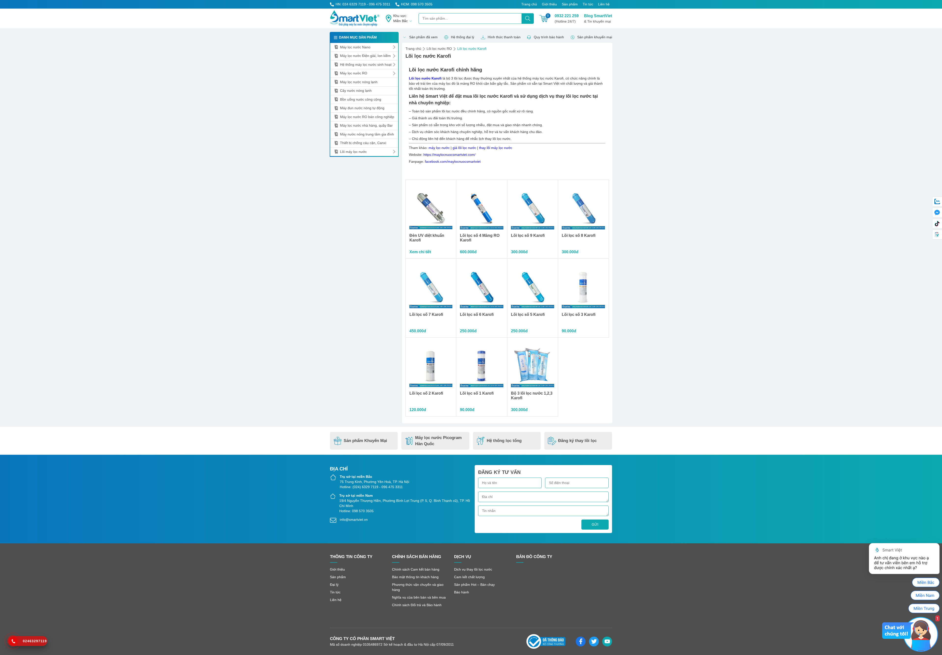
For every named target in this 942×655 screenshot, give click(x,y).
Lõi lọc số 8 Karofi (578, 235)
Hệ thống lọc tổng (504, 440)
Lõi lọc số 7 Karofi (426, 314)
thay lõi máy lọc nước (495, 148)
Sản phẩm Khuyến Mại (365, 440)
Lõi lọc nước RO (439, 49)
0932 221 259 (567, 18)
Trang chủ (529, 4)
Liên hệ (604, 4)
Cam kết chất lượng (469, 577)
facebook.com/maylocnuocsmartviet (453, 161)
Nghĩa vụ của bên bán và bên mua (419, 597)
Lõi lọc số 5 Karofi (528, 314)
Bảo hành (461, 592)
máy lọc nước (439, 148)
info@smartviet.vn (354, 519)
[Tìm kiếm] (528, 18)
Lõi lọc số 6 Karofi (477, 314)
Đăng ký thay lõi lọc (577, 440)
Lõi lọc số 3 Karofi (578, 314)
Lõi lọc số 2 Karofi (426, 393)
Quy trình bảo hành (549, 37)
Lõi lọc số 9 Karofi (528, 235)
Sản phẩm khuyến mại (594, 37)
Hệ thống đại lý (462, 37)
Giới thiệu (549, 4)
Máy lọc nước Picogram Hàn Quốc (438, 440)
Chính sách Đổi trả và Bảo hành (417, 605)
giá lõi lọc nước (464, 148)
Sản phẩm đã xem (423, 37)
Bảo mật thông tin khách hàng (415, 577)
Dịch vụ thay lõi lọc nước (473, 569)
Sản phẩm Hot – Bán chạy (474, 585)
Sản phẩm (570, 4)
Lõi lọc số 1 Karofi (477, 393)
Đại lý (334, 585)
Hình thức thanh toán (504, 37)
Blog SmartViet (598, 18)
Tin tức (588, 4)
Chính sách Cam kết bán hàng (415, 569)
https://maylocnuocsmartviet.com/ (449, 155)
